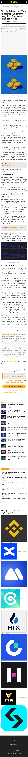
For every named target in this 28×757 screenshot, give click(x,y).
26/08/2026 (9, 430)
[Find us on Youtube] (15, 753)
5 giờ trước (4, 496)
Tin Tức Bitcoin (7, 21)
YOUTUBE (6, 392)
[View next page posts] (15, 505)
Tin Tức (2, 739)
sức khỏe (6, 107)
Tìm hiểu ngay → (8, 542)
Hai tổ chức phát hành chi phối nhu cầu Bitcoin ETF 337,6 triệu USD (16, 434)
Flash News (23, 739)
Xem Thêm (14, 464)
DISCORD (22, 392)
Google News (13, 744)
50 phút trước (4, 475)
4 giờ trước (4, 491)
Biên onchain (20, 278)
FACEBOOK (21, 390)
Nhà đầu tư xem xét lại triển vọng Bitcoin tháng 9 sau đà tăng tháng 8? (16, 411)
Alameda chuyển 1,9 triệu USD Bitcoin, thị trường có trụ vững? (16, 416)
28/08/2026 (9, 407)
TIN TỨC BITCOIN (12, 390)
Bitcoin (5, 96)
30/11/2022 (15, 21)
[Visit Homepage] (14, 2)
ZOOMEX (5, 380)
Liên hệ (13, 740)
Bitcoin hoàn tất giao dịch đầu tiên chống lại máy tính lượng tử (15, 405)
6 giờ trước (4, 501)
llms (17, 744)
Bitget (11, 382)
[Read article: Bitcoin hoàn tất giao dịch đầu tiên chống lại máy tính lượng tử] (3, 406)
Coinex (7, 382)
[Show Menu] (1, 2)
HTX (24, 380)
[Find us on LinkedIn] (10, 753)
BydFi (21, 382)
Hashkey (16, 382)
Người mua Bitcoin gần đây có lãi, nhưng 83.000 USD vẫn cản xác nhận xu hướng (17, 428)
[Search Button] (26, 2)
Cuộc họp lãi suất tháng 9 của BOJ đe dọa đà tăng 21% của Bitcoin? (16, 440)
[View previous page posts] (13, 505)
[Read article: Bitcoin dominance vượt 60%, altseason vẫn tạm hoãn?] (3, 423)
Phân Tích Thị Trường (10, 739)
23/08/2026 (9, 460)
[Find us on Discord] (20, 753)
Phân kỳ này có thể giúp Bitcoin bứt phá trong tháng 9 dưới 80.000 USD (17, 445)
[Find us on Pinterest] (11, 753)
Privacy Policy (14, 745)
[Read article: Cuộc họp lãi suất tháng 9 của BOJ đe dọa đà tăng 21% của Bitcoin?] (3, 440)
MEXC (20, 380)
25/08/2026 (9, 442)
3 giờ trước (4, 485)
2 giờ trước (4, 480)
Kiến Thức (17, 739)
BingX (10, 380)
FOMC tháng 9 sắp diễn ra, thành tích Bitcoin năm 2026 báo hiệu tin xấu (16, 451)
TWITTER (17, 392)
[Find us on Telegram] (13, 753)
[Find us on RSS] (17, 753)
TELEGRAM (11, 392)
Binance (15, 380)
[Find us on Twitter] (8, 753)
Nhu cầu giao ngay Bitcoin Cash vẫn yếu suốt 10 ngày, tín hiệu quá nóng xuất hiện (17, 458)
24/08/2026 (9, 447)
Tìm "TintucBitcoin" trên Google (15, 25)
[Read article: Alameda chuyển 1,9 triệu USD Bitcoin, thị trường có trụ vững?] (3, 417)
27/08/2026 (9, 424)
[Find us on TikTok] (18, 753)
